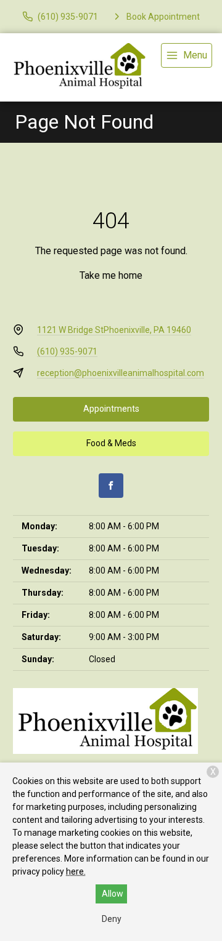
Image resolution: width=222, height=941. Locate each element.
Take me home (111, 275)
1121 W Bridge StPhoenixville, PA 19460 (114, 330)
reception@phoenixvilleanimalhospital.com (120, 373)
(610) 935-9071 (67, 351)
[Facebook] (111, 485)
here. (76, 871)
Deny (111, 919)
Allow (112, 894)
